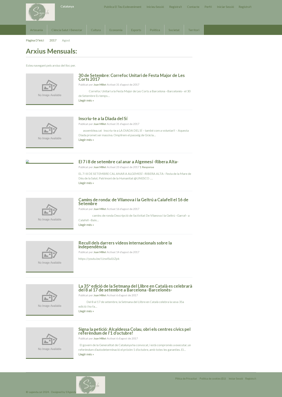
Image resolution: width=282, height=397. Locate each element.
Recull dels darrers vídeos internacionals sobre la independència (125, 244)
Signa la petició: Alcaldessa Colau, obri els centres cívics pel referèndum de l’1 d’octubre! (134, 331)
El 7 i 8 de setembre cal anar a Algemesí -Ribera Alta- (128, 161)
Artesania (36, 30)
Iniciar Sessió (225, 6)
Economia (115, 30)
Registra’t (175, 6)
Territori (193, 30)
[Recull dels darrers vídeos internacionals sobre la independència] (49, 256)
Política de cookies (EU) (213, 378)
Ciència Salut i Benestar (66, 30)
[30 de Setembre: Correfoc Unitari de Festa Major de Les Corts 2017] (49, 89)
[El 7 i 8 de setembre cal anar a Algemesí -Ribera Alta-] (49, 162)
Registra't (245, 6)
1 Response (147, 167)
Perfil (208, 6)
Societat (174, 30)
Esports (136, 30)
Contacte (193, 6)
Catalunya (67, 6)
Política (155, 30)
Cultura (96, 30)
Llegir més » (86, 100)
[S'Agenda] (40, 12)
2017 (52, 40)
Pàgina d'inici (35, 40)
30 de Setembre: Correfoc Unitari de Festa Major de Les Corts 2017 (131, 77)
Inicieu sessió (155, 6)
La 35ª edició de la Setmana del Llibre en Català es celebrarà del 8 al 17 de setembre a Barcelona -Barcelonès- (135, 287)
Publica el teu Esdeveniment (122, 6)
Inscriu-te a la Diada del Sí (102, 118)
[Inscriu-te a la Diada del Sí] (49, 132)
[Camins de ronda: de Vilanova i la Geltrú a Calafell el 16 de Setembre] (49, 213)
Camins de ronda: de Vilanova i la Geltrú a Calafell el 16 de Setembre (133, 201)
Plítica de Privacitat (186, 378)
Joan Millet (99, 84)
